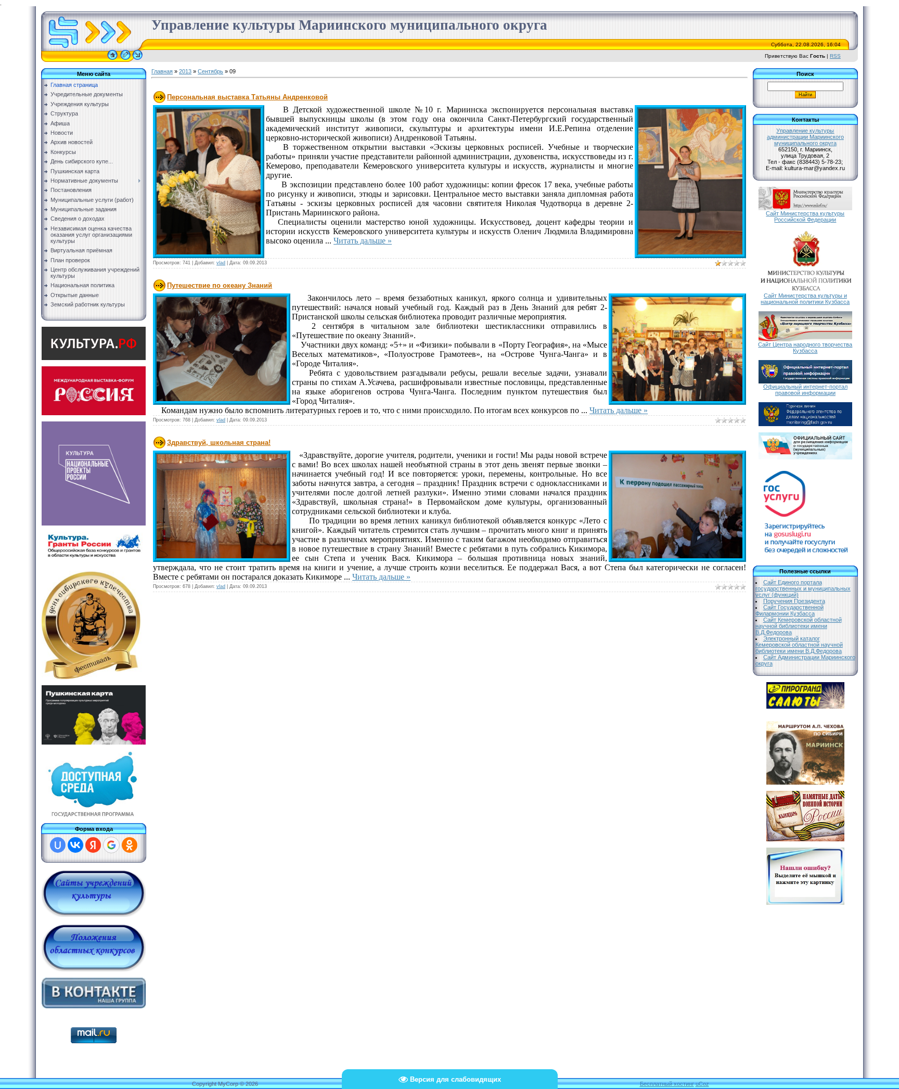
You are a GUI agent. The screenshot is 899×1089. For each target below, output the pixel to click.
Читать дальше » (362, 240)
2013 (185, 71)
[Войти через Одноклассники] (129, 845)
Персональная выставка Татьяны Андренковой (247, 97)
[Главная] (112, 60)
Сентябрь (210, 71)
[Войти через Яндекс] (93, 845)
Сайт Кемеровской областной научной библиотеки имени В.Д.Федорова (798, 626)
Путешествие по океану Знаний (219, 285)
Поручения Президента (794, 601)
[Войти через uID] (58, 845)
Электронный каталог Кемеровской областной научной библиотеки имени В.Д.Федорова (799, 644)
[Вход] (138, 60)
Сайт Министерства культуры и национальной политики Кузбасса (805, 298)
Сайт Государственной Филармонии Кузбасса (789, 610)
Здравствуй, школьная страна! (219, 442)
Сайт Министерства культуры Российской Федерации (805, 216)
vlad (220, 262)
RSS (835, 56)
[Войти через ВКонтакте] (75, 845)
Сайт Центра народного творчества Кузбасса (805, 347)
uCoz (702, 1084)
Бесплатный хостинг (667, 1084)
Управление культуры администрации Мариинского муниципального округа (805, 136)
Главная (162, 71)
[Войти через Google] (111, 845)
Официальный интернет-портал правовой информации (805, 389)
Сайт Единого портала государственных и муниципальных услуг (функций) (803, 588)
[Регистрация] (125, 60)
